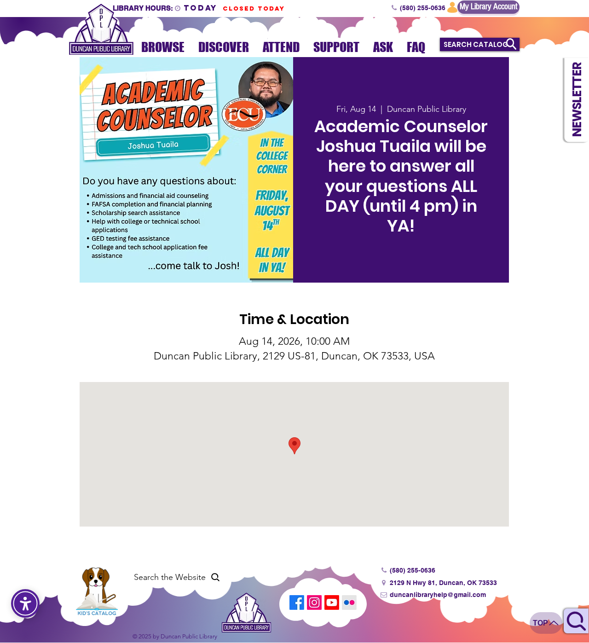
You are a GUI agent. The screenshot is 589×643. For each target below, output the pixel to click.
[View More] (165, 7)
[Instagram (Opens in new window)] (314, 602)
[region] (576, 613)
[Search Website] (576, 620)
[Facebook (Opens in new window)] (296, 602)
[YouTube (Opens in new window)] (331, 602)
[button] (576, 100)
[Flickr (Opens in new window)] (349, 602)
